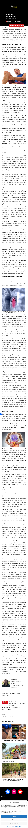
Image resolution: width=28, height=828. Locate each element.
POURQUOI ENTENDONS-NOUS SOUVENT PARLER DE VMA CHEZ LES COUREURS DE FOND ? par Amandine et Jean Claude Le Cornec (13, 780)
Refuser (14, 819)
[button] (26, 802)
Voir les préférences (14, 823)
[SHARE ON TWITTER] (3, 717)
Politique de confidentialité (16, 826)
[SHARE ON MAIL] (12, 716)
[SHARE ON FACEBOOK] (6, 716)
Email (2, 798)
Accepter (14, 816)
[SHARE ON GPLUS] (8, 716)
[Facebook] (1, 414)
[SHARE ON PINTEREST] (10, 716)
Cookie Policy (8, 826)
